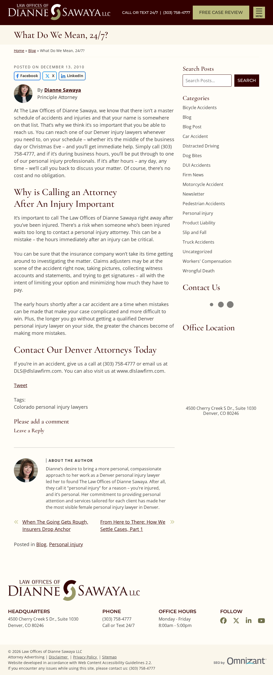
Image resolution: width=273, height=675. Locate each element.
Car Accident (195, 136)
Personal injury (66, 544)
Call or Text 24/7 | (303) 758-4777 (156, 12)
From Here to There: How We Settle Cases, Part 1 (132, 525)
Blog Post (192, 127)
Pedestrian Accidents (204, 204)
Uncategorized (197, 252)
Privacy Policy (85, 657)
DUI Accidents (197, 165)
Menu (259, 16)
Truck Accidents (198, 242)
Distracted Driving (201, 146)
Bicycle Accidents (200, 107)
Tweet (20, 385)
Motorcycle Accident (203, 184)
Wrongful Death (199, 271)
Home (19, 50)
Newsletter (193, 194)
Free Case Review (221, 12)
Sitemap (109, 657)
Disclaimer (59, 657)
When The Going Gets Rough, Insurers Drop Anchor (55, 525)
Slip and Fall (194, 232)
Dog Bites (192, 155)
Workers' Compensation (207, 261)
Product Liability (199, 223)
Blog (32, 50)
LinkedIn (71, 75)
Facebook (26, 75)
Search (247, 80)
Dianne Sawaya (62, 90)
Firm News (193, 175)
